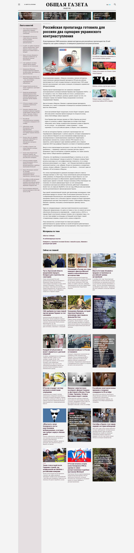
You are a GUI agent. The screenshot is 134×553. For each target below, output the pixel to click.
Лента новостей (26, 25)
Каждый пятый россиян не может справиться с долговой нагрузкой (54, 352)
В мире (71, 413)
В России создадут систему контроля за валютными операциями (53, 390)
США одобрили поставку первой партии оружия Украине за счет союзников (54, 313)
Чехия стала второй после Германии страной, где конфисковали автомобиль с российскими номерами (53, 468)
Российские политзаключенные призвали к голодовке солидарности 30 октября (104, 390)
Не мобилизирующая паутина (52, 238)
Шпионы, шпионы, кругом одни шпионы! (104, 86)
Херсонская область (48, 268)
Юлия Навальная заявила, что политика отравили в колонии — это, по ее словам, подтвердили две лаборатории (103, 306)
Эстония (95, 268)
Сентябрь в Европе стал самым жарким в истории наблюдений (104, 425)
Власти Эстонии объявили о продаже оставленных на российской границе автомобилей (103, 274)
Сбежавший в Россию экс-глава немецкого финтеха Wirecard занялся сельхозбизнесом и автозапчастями (79, 272)
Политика (97, 298)
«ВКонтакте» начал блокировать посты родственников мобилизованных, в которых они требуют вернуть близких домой (54, 429)
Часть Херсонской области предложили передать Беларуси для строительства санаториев (53, 274)
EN (110, 4)
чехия (44, 463)
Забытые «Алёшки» (49, 235)
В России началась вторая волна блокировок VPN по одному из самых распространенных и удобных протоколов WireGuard (78, 468)
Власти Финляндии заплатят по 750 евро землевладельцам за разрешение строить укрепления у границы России (103, 460)
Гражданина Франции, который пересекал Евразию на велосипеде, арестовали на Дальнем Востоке (79, 314)
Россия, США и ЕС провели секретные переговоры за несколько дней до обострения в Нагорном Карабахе (79, 421)
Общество (67, 8)
